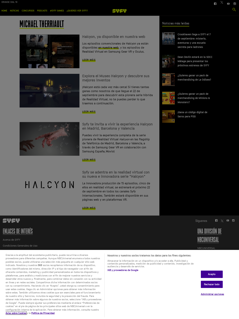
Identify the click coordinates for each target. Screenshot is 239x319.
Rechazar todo (212, 284)
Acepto (212, 274)
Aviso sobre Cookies (16, 313)
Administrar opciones (212, 294)
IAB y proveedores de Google (122, 270)
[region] (119, 284)
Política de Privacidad (43, 313)
